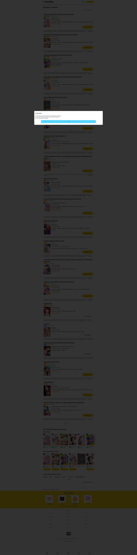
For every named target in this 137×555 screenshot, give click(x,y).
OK (68, 121)
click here (46, 118)
